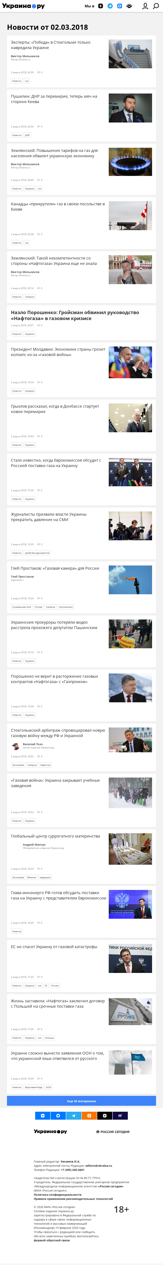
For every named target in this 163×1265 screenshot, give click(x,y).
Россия (38, 606)
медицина (45, 877)
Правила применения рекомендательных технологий (73, 1199)
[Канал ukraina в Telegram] (73, 1116)
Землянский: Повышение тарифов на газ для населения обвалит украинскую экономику (54, 153)
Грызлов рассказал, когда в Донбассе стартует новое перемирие (55, 408)
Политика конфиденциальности (58, 1194)
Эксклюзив (18, 764)
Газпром (29, 296)
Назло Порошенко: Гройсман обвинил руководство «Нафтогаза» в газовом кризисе (75, 315)
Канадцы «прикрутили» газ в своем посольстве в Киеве (58, 206)
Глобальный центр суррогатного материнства (55, 836)
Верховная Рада (33, 1087)
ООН (48, 1087)
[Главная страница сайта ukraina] (23, 6)
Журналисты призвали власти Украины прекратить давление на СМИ (48, 516)
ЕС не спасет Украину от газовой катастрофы (54, 946)
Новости (16, 80)
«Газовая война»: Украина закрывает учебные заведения (55, 783)
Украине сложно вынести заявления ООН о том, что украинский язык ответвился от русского (57, 1055)
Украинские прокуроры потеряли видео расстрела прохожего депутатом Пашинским (54, 624)
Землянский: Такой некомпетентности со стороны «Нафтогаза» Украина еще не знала (54, 260)
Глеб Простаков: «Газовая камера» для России (55, 568)
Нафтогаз (45, 764)
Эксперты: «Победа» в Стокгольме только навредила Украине (50, 45)
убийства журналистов (37, 552)
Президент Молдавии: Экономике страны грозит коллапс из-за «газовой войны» (58, 351)
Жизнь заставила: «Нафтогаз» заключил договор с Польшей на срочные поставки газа (58, 1003)
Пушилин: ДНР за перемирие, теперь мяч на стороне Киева (54, 99)
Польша (49, 1037)
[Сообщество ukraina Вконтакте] (42, 1116)
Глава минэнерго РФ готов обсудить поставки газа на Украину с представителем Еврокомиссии (58, 895)
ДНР (27, 135)
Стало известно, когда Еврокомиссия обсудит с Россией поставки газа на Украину (56, 462)
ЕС (46, 985)
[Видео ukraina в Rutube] (120, 1116)
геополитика (66, 606)
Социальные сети (21, 606)
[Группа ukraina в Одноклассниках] (89, 1116)
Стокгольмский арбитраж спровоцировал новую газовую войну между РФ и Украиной (58, 733)
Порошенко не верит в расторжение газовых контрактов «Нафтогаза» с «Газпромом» (54, 679)
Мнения (31, 877)
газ (26, 80)
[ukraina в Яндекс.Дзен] (104, 1116)
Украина (29, 188)
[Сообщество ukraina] (58, 1116)
